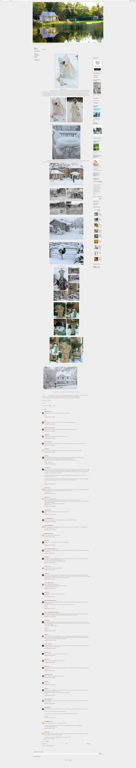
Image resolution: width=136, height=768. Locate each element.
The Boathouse (100, 219)
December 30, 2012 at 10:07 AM (49, 616)
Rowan (45, 557)
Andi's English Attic (48, 582)
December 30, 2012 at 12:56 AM (49, 529)
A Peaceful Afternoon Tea (100, 231)
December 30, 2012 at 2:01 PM (49, 655)
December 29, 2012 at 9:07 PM (49, 424)
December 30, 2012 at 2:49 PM (49, 662)
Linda (45, 455)
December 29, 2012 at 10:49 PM (49, 506)
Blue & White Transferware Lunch (100, 247)
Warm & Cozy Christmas (100, 259)
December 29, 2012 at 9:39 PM (49, 452)
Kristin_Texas (46, 411)
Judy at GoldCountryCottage (49, 548)
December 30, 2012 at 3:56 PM (49, 684)
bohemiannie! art (47, 674)
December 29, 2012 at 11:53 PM (49, 514)
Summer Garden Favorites (100, 235)
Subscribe (97, 69)
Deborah (46, 620)
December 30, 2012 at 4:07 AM (49, 562)
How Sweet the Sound (59, 160)
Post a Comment (46, 741)
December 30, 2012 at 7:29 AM (49, 579)
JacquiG (45, 732)
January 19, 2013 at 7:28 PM (49, 738)
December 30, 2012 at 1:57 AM (49, 536)
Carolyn (96, 75)
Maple (45, 634)
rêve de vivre (46, 566)
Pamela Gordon (47, 644)
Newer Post (44, 743)
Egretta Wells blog (47, 699)
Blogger (70, 760)
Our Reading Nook (100, 241)
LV (45, 420)
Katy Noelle (46, 467)
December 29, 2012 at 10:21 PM (49, 463)
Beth (45, 688)
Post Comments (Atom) (51, 745)
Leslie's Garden (47, 441)
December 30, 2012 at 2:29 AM (49, 545)
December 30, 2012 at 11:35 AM (49, 640)
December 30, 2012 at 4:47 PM (49, 695)
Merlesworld (46, 510)
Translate (96, 103)
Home (67, 743)
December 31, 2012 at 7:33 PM (49, 728)
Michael (96, 77)
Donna (45, 540)
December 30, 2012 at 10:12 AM (49, 630)
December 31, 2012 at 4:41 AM (49, 717)
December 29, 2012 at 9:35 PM (49, 445)
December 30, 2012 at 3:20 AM (49, 553)
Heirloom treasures (47, 533)
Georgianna (46, 707)
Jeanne (45, 592)
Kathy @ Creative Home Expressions (51, 612)
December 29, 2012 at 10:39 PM (49, 493)
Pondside (46, 666)
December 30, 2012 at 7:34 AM (49, 588)
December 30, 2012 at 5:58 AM (49, 569)
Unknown (46, 448)
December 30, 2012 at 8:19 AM (49, 596)
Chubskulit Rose (47, 721)
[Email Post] (54, 405)
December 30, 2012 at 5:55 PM (49, 703)
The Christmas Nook (100, 214)
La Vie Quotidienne (47, 518)
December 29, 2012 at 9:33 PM (49, 438)
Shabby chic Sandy (47, 525)
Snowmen (80, 725)
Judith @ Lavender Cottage (49, 600)
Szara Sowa (46, 652)
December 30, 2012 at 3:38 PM (49, 670)
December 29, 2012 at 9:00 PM (49, 417)
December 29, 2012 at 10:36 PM (49, 483)
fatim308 (46, 434)
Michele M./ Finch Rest (48, 427)
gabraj (45, 659)
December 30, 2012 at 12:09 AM (49, 521)
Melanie (45, 573)
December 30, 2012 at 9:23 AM (49, 608)
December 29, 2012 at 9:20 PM (49, 431)
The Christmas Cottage (100, 225)
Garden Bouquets (98, 210)
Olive (45, 681)
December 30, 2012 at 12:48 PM (49, 648)
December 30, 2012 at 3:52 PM (49, 677)
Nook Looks (100, 253)
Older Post (89, 743)
